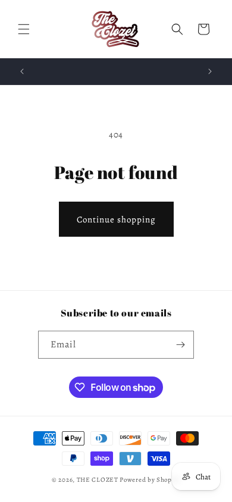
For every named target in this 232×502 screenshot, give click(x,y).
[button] (24, 29)
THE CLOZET (97, 479)
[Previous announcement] (22, 71)
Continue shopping (116, 219)
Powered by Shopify (150, 479)
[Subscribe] (180, 345)
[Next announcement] (210, 71)
